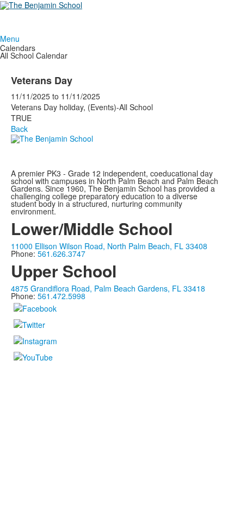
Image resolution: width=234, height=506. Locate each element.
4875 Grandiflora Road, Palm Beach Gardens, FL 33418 (108, 288)
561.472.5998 (61, 295)
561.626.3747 (61, 253)
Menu (10, 38)
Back (19, 128)
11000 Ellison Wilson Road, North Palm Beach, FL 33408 (109, 246)
